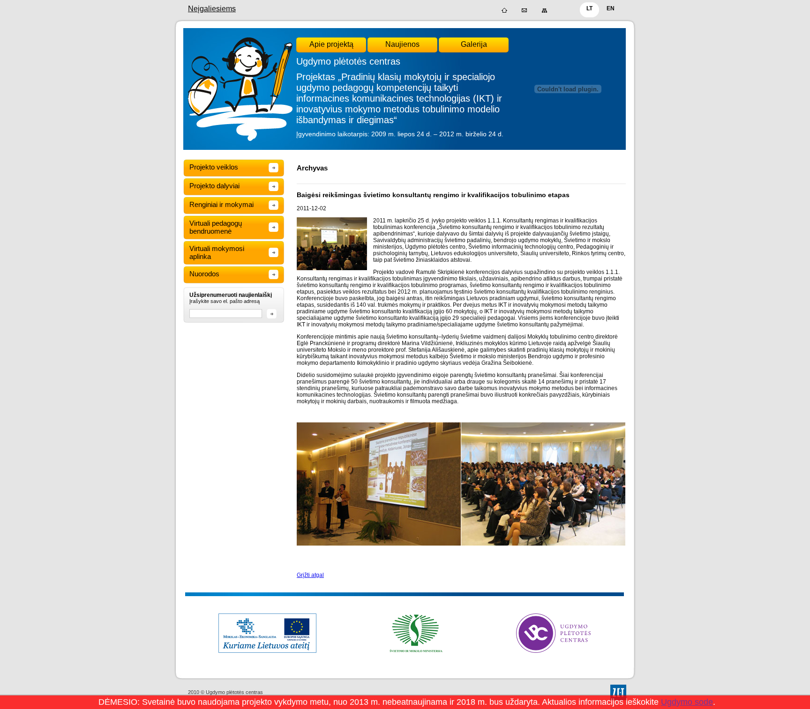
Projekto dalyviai (214, 186)
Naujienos (402, 44)
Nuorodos (204, 274)
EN (611, 8)
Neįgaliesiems (212, 9)
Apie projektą (331, 44)
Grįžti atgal (310, 575)
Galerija (474, 44)
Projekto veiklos (213, 167)
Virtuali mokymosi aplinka (216, 252)
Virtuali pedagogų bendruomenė (215, 227)
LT (589, 8)
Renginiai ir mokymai (221, 204)
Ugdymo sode (687, 702)
